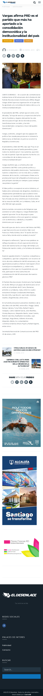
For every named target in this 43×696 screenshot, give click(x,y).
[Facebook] (4, 625)
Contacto (6, 650)
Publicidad (6, 645)
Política (28, 41)
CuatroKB (27, 694)
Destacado (8, 41)
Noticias (19, 41)
